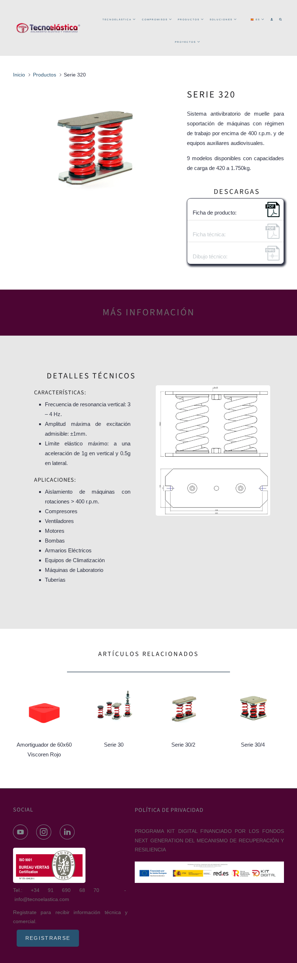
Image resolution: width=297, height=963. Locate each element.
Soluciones (222, 19)
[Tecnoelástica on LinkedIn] (69, 832)
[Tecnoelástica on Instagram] (45, 832)
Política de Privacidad (169, 810)
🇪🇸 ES (256, 19)
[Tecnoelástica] (48, 28)
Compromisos (155, 19)
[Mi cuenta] (272, 19)
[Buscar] (281, 19)
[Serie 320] (96, 147)
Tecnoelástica (118, 19)
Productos (189, 19)
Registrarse (47, 938)
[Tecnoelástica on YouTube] (22, 832)
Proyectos (186, 42)
